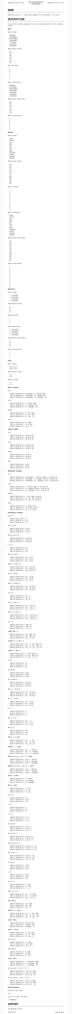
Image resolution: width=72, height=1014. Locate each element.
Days (9, 29)
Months (10, 132)
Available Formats (15, 512)
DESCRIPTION (16, 19)
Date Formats (13, 387)
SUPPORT (13, 1004)
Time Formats (13, 429)
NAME (11, 10)
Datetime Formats (15, 471)
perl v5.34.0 (59, 1012)
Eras (9, 360)
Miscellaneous (13, 987)
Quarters (11, 289)
